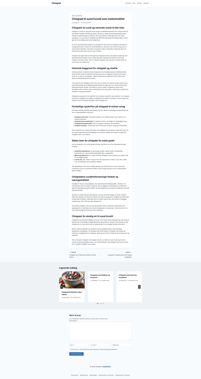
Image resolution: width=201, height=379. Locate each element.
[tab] (97, 303)
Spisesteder (93, 375)
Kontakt (139, 3)
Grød (73, 15)
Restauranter (84, 375)
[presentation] (72, 279)
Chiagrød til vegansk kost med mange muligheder (120, 255)
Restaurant (74, 375)
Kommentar (73, 320)
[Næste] (139, 287)
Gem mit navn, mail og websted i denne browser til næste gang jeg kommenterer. (94, 349)
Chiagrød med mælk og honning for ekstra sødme (82, 255)
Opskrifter (79, 15)
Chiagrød (128, 3)
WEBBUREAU (106, 366)
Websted (116, 345)
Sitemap (145, 3)
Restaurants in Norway (122, 375)
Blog (134, 3)
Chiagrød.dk (76, 22)
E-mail (94, 345)
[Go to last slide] (61, 287)
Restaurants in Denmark (106, 375)
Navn (72, 345)
